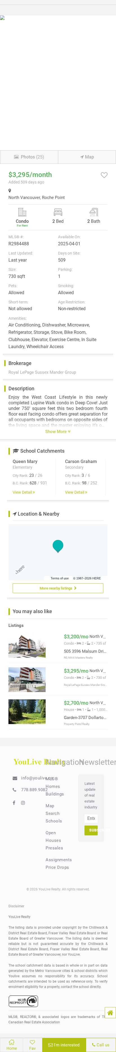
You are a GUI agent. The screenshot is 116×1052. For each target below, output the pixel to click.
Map (89, 157)
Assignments (59, 859)
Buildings (55, 794)
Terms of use (60, 578)
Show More (56, 431)
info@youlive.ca (37, 778)
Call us (102, 1045)
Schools (54, 821)
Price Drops (57, 867)
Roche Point (53, 197)
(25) (32, 157)
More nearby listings (57, 588)
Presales (54, 848)
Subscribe (93, 830)
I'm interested (66, 1045)
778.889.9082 (34, 789)
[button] (110, 1012)
